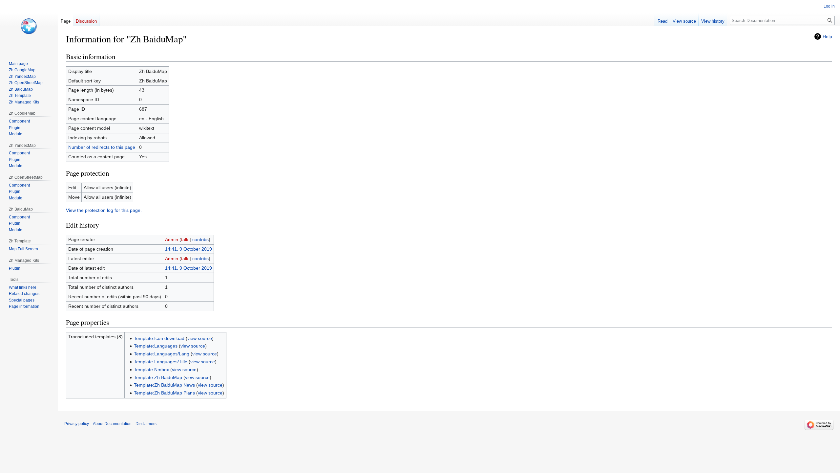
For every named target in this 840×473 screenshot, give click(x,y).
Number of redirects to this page (101, 147)
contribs (200, 239)
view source (199, 338)
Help (827, 36)
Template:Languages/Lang (161, 353)
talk (184, 239)
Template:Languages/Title (160, 361)
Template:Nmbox (151, 369)
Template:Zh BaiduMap (158, 377)
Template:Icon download (159, 338)
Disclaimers (146, 423)
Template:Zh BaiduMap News (164, 385)
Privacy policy (76, 423)
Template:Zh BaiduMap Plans (164, 392)
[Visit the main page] (29, 26)
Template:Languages (156, 346)
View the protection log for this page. (104, 210)
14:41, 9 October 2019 (188, 249)
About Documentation (112, 423)
